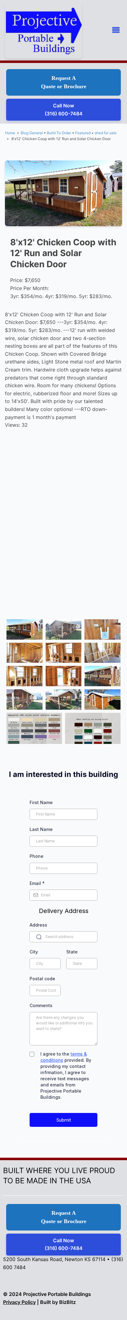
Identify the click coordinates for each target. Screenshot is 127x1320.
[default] (24, 629)
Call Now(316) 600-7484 (64, 109)
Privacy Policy (19, 1302)
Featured (83, 133)
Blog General (32, 133)
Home (10, 133)
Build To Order (59, 133)
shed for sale (106, 133)
